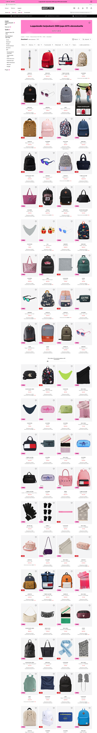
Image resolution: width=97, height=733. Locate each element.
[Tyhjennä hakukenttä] (91, 12)
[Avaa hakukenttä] (71, 12)
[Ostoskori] (91, 8)
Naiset (7, 8)
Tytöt (27, 36)
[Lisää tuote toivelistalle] (36, 50)
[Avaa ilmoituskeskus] (83, 8)
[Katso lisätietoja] (30, 80)
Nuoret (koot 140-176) (36, 36)
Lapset (19, 8)
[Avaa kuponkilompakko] (74, 8)
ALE (44, 36)
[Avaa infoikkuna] (91, 2)
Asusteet (49, 36)
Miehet (13, 8)
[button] (76, 39)
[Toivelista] (87, 8)
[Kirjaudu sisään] (78, 8)
